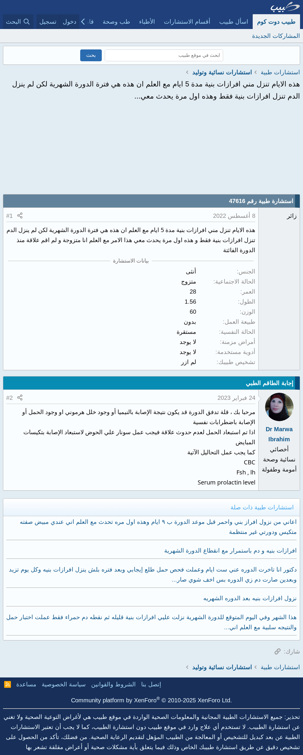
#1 (9, 216)
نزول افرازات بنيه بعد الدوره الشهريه (250, 598)
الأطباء (147, 21)
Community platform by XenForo (151, 700)
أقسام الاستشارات (187, 21)
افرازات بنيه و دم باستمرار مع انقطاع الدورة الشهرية (230, 550)
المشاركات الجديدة (276, 36)
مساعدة (26, 684)
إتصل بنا (151, 684)
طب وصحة (116, 21)
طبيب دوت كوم (276, 21)
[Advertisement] (151, 149)
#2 (9, 398)
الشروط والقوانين (113, 684)
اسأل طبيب (233, 21)
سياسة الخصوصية (64, 684)
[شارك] (20, 216)
